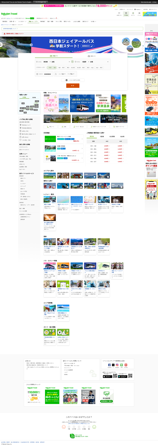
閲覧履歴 (21, 161)
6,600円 (106, 155)
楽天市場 (145, 9)
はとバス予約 (23, 191)
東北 (37, 104)
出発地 (39, 61)
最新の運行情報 (25, 122)
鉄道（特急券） (24, 199)
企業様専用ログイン (25, 216)
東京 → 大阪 (52, 67)
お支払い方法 (25, 131)
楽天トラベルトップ (6, 24)
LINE (122, 367)
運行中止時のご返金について (29, 134)
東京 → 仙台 (90, 67)
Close (155, 2)
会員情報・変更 (23, 166)
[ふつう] (79, 427)
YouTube (126, 367)
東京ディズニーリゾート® (99, 126)
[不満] (69, 427)
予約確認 (126, 15)
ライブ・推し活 (79, 126)
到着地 (78, 61)
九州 (21, 110)
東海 (32, 109)
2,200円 (120, 149)
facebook (109, 367)
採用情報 (32, 442)
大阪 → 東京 (61, 67)
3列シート (51, 126)
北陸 (28, 106)
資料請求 (22, 219)
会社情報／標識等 (5, 442)
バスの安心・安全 (26, 140)
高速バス (55, 56)
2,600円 (120, 146)
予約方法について (26, 125)
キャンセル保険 (23, 211)
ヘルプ (116, 9)
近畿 (28, 109)
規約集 (65, 374)
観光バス (93, 56)
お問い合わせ (25, 137)
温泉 (65, 126)
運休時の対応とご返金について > (15, 33)
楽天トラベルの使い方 (69, 363)
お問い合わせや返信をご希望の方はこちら (79, 423)
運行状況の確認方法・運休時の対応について (37, 365)
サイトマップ (130, 9)
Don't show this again (146, 2)
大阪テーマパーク (120, 126)
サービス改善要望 (68, 370)
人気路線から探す (40, 67)
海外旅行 (21, 202)
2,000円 (106, 149)
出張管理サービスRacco (25, 214)
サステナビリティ (23, 147)
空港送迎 (22, 194)
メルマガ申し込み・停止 (25, 159)
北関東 (36, 106)
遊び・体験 (22, 208)
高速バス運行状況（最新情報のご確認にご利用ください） (40, 363)
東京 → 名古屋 (71, 67)
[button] (112, 44)
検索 (72, 85)
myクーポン (22, 169)
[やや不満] (74, 427)
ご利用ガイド (122, 9)
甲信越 (32, 106)
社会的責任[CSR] (25, 442)
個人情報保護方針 (15, 442)
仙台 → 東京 (99, 67)
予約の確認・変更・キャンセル (71, 365)
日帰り (22, 181)
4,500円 (106, 158)
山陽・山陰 (22, 108)
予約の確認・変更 (23, 156)
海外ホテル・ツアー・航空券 (27, 205)
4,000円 (120, 155)
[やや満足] (84, 427)
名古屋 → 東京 (81, 67)
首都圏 (35, 109)
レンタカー (23, 183)
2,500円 (106, 146)
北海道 (36, 101)
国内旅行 (21, 176)
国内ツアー (23, 178)
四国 (25, 112)
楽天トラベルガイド (24, 149)
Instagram (117, 367)
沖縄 (23, 103)
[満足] (89, 427)
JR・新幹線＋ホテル (25, 196)
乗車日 (41, 74)
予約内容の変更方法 (27, 128)
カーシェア (23, 186)
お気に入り (119, 15)
